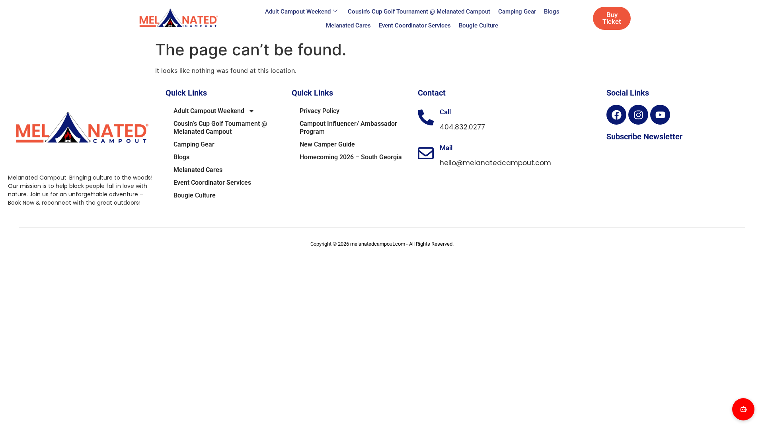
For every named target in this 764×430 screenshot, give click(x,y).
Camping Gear (517, 11)
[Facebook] (616, 115)
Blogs (551, 11)
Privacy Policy (319, 111)
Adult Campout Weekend (298, 11)
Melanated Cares (348, 25)
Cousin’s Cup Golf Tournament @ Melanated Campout (419, 11)
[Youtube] (660, 115)
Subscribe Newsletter (644, 136)
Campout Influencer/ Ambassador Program (348, 127)
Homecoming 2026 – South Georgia (351, 157)
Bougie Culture (478, 25)
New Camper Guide (327, 144)
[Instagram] (638, 115)
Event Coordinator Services (415, 25)
